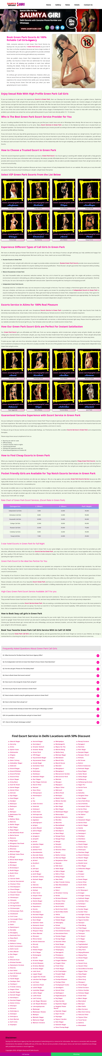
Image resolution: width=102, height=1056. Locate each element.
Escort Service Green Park (33, 603)
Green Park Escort (48, 156)
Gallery (58, 5)
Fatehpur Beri (15, 981)
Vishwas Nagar (83, 993)
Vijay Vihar (82, 977)
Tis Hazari (81, 936)
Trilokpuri (81, 941)
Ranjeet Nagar (83, 752)
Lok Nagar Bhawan (40, 1001)
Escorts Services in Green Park (77, 430)
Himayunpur (37, 793)
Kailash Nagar (38, 879)
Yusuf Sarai (82, 1020)
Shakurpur (82, 849)
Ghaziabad (82, 1025)
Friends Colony (15, 987)
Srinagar (81, 893)
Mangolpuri (60, 771)
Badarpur (13, 806)
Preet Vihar (60, 966)
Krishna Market (38, 966)
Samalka (81, 793)
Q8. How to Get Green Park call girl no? (15, 702)
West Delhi (82, 1006)
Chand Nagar (15, 889)
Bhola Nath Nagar (16, 860)
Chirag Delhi (14, 903)
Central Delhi (15, 878)
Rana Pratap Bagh (62, 1027)
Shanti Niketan (83, 855)
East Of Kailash (15, 973)
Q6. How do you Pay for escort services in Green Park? (20, 688)
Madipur (36, 1014)
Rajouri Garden (61, 1019)
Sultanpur (82, 904)
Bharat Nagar (15, 851)
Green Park (37, 752)
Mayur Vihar (60, 787)
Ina (34, 801)
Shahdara (81, 839)
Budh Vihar (14, 873)
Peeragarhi (60, 952)
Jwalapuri (36, 847)
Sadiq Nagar (82, 776)
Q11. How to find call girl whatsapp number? (17, 722)
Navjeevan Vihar (61, 860)
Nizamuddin (60, 904)
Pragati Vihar (60, 963)
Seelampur (82, 831)
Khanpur (36, 936)
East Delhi (13, 970)
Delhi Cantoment (16, 946)
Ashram (13, 793)
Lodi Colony (37, 998)
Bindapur (13, 865)
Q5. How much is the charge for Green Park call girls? (19, 682)
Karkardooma (38, 917)
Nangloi (58, 844)
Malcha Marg (60, 749)
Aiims (12, 747)
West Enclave (83, 1009)
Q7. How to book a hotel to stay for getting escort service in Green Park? (25, 695)
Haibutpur (36, 771)
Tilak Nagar (82, 928)
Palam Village (61, 928)
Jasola (35, 841)
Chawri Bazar (15, 895)
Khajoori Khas (38, 931)
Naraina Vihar (61, 849)
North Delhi (60, 906)
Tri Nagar (81, 939)
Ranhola (81, 747)
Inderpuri (36, 809)
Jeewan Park (37, 849)
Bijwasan (13, 862)
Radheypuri (60, 993)
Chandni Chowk (16, 892)
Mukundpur (60, 814)
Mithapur (59, 795)
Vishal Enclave (83, 987)
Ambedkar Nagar (16, 763)
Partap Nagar (60, 939)
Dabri (12, 924)
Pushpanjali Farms (62, 985)
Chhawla (13, 900)
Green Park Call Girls (22, 634)
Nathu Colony (61, 855)
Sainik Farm (82, 787)
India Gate (36, 812)
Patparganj (60, 950)
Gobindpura (14, 1011)
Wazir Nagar (82, 998)
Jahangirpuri (37, 822)
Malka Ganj (60, 752)
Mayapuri (59, 785)
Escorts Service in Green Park (51, 310)
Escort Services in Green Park (51, 125)
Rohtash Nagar (83, 768)
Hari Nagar (37, 779)
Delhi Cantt (14, 949)
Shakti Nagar (83, 844)
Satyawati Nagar (84, 820)
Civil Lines (14, 916)
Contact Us (88, 5)
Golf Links (13, 1022)
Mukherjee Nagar (62, 812)
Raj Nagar (59, 998)
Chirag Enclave (15, 905)
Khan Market (37, 933)
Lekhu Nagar (37, 993)
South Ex (81, 887)
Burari (12, 876)
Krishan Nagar (38, 960)
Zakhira (81, 1023)
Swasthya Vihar (84, 917)
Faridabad (13, 976)
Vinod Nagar (82, 985)
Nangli (58, 841)
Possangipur (60, 958)
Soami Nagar (83, 879)
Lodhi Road (37, 996)
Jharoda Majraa (38, 858)
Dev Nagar (14, 954)
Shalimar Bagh (83, 852)
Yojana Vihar (82, 1017)
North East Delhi (62, 909)
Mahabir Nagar (38, 1017)
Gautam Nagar (15, 1000)
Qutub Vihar (60, 990)
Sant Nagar (82, 798)
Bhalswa (13, 849)
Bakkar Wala (14, 819)
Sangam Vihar (83, 795)
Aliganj (12, 755)
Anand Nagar (15, 768)
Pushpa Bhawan (61, 979)
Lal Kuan (36, 982)
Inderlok (36, 806)
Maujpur (59, 782)
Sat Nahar (82, 814)
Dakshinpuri (14, 927)
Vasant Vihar (83, 966)
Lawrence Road (38, 985)
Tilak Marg (82, 925)
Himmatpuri (37, 795)
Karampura (37, 912)
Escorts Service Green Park (44, 551)
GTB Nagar (37, 755)
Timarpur (81, 933)
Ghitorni (13, 1008)
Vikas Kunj (82, 979)
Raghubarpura (61, 996)
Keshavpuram (38, 928)
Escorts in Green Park (42, 99)
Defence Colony (15, 943)
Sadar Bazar (82, 774)
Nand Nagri (60, 833)
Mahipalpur (60, 741)
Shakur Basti (83, 847)
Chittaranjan (15, 908)
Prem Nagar (60, 968)
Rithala (81, 758)
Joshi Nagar (37, 874)
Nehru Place (60, 874)
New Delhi (59, 879)
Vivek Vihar (82, 996)
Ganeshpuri (14, 997)
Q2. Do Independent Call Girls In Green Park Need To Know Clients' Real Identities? (29, 662)
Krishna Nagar (38, 968)
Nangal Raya (60, 839)
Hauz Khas (36, 790)
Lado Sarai (36, 971)
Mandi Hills (60, 760)
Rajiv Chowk (60, 1014)
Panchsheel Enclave (63, 931)
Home (49, 5)
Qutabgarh (60, 987)
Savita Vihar (82, 822)
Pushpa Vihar (60, 982)
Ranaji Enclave (83, 741)
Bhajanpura (14, 846)
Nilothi (58, 887)
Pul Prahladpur (61, 971)
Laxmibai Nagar (38, 990)
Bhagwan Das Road (17, 843)
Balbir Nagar (14, 824)
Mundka (58, 820)
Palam (58, 925)
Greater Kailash (38, 747)
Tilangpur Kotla (84, 931)
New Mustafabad (62, 885)
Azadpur (13, 801)
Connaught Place (16, 919)
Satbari (81, 817)
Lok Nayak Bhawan (40, 1004)
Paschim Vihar (61, 941)
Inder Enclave (38, 804)
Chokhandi (14, 914)
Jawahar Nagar (38, 844)
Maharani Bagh (38, 1020)
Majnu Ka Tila (61, 747)
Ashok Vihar (14, 790)
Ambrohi (13, 766)
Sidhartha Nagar (84, 868)
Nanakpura (60, 831)
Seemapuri (82, 833)
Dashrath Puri (15, 935)
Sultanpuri (82, 906)
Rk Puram (81, 760)
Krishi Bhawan (38, 963)
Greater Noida (38, 749)
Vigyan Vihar (82, 971)
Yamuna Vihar (83, 1014)
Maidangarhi (60, 744)
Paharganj (59, 922)
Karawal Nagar (38, 914)
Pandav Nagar (61, 936)
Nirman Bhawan (61, 898)
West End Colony (84, 1012)
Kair (34, 882)
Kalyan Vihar (37, 895)
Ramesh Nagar (61, 1024)
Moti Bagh (59, 806)
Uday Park (82, 950)
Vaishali (81, 960)
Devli (12, 957)
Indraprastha (37, 817)
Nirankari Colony (62, 893)
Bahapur (13, 812)
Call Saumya (25, 1054)
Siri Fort (81, 877)
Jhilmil (35, 860)
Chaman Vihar (15, 884)
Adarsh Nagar (15, 741)
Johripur (36, 868)
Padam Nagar (60, 920)
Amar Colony (14, 760)
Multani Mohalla (62, 817)
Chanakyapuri (15, 887)
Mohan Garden (61, 801)
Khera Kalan (37, 939)
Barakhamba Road (17, 832)
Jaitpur (35, 825)
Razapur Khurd (83, 755)
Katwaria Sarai (38, 925)
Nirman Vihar (60, 901)
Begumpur (14, 841)
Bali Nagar (14, 827)
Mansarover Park (62, 776)
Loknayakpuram (39, 1006)
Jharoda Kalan (38, 855)
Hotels (76, 5)
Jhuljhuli (36, 863)
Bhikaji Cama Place (17, 854)
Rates (67, 5)
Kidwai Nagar (38, 950)
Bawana (13, 838)
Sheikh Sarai (82, 863)
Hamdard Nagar (38, 776)
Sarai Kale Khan (84, 801)
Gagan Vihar (14, 989)
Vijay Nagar (82, 974)
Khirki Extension (39, 941)
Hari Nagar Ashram (40, 782)
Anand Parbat (15, 774)
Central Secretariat (17, 881)
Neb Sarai (59, 866)
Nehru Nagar (60, 871)
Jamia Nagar (37, 831)
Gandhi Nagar (15, 992)
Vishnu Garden (83, 990)
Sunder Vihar (83, 912)
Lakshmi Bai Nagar (40, 979)
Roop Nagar (82, 771)
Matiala (58, 779)
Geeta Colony (15, 1003)
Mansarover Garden (63, 774)
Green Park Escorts (33, 47)
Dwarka (13, 968)
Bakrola (13, 822)
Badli (12, 809)
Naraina (58, 847)
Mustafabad (60, 825)
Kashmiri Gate (38, 922)
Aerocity (13, 744)
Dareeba (13, 930)
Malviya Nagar (61, 755)
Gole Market (14, 1019)
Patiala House (61, 947)
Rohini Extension (84, 766)
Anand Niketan (15, 771)
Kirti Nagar (37, 952)
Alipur (12, 758)
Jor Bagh (36, 871)
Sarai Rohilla (83, 804)
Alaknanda (14, 752)
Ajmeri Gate (14, 749)
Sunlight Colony (84, 914)
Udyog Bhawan (83, 952)
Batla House (14, 835)
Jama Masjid (37, 828)
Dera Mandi (14, 951)
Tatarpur (81, 922)
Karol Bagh (37, 920)
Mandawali (60, 758)
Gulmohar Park (38, 766)
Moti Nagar (60, 809)
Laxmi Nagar (37, 987)
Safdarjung (82, 779)
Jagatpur (36, 820)
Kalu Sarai (36, 893)
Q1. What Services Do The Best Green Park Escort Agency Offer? (23, 655)
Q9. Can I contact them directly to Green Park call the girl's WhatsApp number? (28, 709)
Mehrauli (59, 790)
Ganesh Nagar (15, 995)
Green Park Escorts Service (80, 479)
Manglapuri (60, 768)
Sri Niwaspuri (83, 890)
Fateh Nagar (14, 978)
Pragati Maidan (61, 960)
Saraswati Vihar (84, 806)
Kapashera (37, 906)
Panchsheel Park (62, 933)
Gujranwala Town (39, 760)
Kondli (35, 958)
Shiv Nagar (82, 866)
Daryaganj (14, 933)
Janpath (36, 839)
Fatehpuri (13, 984)
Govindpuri (37, 744)
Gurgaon (36, 768)
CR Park (13, 922)
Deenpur (13, 941)
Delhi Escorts (35, 1050)
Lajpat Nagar (37, 974)
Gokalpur (13, 1014)
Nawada (58, 863)
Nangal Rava (60, 836)
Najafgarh (59, 828)
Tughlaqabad (83, 947)
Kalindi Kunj (37, 887)
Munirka (59, 822)
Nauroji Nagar (61, 858)
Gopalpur (13, 1024)
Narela (58, 852)
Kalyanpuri (37, 898)
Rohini (80, 763)
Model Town (60, 798)
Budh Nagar (14, 870)
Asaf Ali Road (15, 785)
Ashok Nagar (14, 787)
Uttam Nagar (83, 958)
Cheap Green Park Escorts (86, 461)
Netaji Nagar (60, 877)
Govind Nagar (38, 741)
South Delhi (82, 885)
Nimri (58, 890)
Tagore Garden (83, 920)
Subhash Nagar (83, 898)
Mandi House (60, 763)
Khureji (35, 944)
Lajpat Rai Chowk (39, 977)
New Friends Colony (63, 882)
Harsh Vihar (37, 785)
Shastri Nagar (83, 858)
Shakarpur (82, 841)
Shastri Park (82, 860)
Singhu (80, 871)
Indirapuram (37, 814)
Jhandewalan (37, 852)
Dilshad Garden (15, 962)
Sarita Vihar (82, 809)
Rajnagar (59, 1016)
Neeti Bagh (60, 868)
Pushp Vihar (60, 977)
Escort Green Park (39, 582)
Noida (58, 895)
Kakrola (35, 885)
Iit (34, 798)
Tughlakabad (83, 944)
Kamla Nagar (37, 901)
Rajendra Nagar (61, 1004)
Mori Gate (59, 804)
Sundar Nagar (83, 909)
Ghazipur (13, 1006)
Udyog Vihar (82, 955)
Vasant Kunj (82, 963)
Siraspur (81, 874)
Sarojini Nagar (83, 812)
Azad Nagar (14, 798)
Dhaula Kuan (15, 960)
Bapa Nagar (14, 830)
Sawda (80, 828)
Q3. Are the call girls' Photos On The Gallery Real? (18, 668)
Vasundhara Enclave (85, 968)
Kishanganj (37, 955)
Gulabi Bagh (37, 763)
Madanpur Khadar (39, 1012)
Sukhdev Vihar (83, 901)
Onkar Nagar (60, 917)
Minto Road (60, 793)
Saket (80, 790)
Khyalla (35, 947)
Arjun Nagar (14, 779)
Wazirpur (81, 1004)
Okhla (58, 914)
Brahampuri (14, 868)
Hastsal (35, 787)
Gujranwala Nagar (39, 758)
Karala (35, 909)
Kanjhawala (37, 904)
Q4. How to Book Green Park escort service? (16, 675)
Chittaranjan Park (16, 911)
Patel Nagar (60, 944)
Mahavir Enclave (39, 1023)
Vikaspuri (81, 982)
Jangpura (36, 836)
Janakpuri (36, 833)
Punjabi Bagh (60, 974)
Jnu (34, 866)
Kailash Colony (38, 877)
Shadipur (81, 836)
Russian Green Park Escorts (69, 263)
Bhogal (12, 857)
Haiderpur (36, 774)
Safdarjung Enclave (85, 782)
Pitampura (59, 955)
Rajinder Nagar (61, 1011)
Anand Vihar (14, 776)
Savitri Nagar (83, 825)
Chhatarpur (14, 897)
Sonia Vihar (82, 882)
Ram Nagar (60, 1022)
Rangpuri (81, 744)
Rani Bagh (82, 749)
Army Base (14, 782)
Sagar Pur (81, 785)
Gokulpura (14, 1016)
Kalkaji (35, 890)
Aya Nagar (14, 795)
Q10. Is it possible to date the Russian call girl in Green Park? (22, 715)
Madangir (36, 1009)
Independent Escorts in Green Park (85, 290)
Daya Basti (14, 938)
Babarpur (13, 804)
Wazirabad (82, 1001)
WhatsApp (76, 1054)
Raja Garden (60, 1001)
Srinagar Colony (84, 895)
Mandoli (58, 766)
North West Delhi (62, 912)
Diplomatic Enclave (17, 965)
